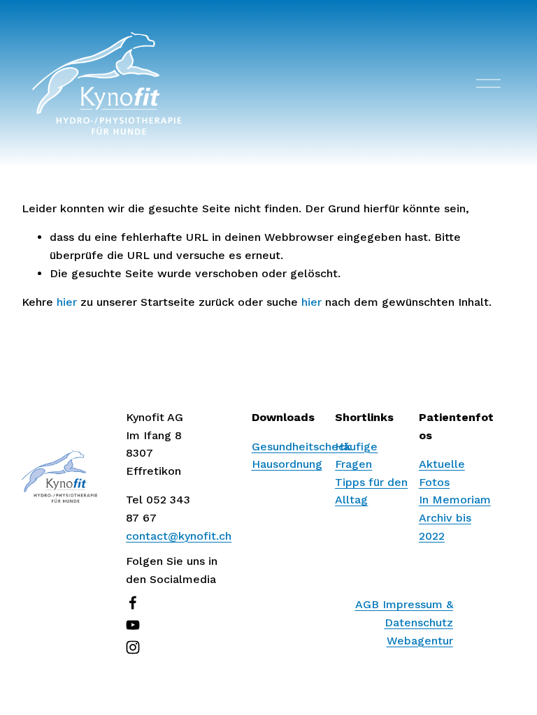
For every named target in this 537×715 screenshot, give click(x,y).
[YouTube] (133, 625)
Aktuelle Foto (442, 473)
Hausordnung (287, 464)
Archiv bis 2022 (445, 527)
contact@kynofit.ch (178, 536)
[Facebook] (133, 603)
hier (67, 302)
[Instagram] (133, 647)
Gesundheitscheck (301, 446)
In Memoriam (455, 499)
